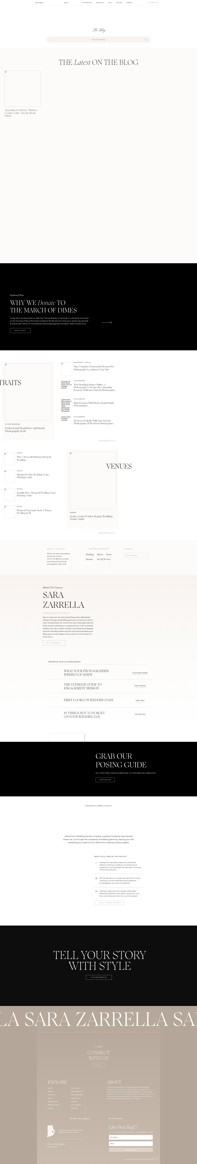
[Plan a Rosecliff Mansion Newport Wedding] (9, 459)
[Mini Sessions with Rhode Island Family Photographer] (66, 405)
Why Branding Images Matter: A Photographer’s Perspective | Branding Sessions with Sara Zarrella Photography (94, 387)
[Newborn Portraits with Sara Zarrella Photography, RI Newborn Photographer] (66, 422)
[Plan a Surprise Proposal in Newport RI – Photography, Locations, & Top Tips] (66, 369)
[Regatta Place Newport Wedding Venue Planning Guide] (9, 494)
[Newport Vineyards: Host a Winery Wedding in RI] (9, 512)
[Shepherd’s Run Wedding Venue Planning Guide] (9, 476)
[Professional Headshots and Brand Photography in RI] (28, 391)
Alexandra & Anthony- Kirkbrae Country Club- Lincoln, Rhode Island (21, 113)
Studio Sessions (12, 424)
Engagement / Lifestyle (82, 362)
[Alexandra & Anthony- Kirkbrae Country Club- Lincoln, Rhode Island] (23, 89)
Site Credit (151, 1159)
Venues (73, 512)
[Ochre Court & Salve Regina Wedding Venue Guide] (93, 480)
